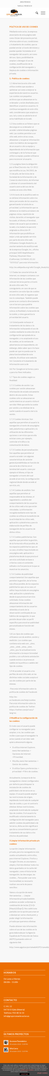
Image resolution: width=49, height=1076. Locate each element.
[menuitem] (25, 2)
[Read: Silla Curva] (6, 1049)
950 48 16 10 (28, 6)
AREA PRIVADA (25, 2)
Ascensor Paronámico (18, 1041)
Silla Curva (14, 1048)
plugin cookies (42, 1073)
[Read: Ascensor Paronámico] (6, 1042)
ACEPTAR (24, 1074)
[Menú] (41, 13)
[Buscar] (35, 13)
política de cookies (27, 1070)
